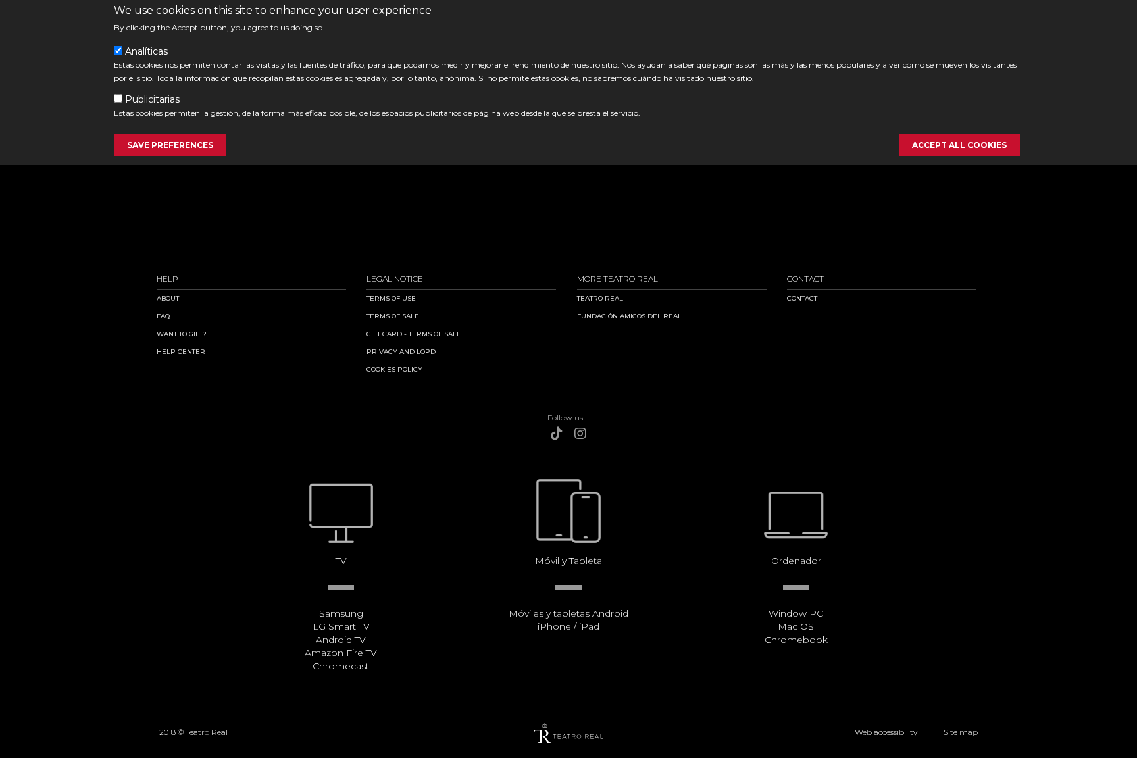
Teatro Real (600, 298)
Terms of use (391, 298)
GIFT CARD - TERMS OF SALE (413, 334)
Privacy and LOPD (401, 351)
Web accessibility (886, 732)
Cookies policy (394, 369)
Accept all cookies (959, 145)
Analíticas (146, 51)
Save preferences (170, 145)
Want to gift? (182, 334)
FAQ (163, 316)
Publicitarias (152, 99)
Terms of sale (392, 316)
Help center (181, 351)
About (168, 298)
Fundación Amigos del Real (629, 316)
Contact (802, 298)
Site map (961, 732)
